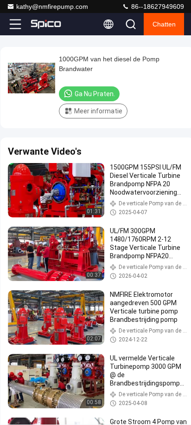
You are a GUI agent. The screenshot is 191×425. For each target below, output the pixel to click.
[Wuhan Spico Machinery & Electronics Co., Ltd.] (45, 24)
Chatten (164, 24)
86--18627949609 (156, 6)
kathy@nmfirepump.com (52, 6)
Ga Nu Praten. (95, 94)
